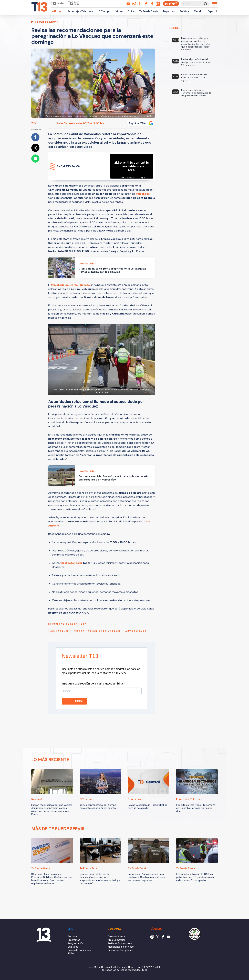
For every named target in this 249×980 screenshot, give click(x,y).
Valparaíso (143, 194)
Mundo (198, 11)
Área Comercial (116, 940)
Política (184, 11)
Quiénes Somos (117, 936)
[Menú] (214, 4)
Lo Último (56, 11)
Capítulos (73, 946)
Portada (72, 936)
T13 (33, 123)
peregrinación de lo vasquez (97, 631)
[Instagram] (152, 937)
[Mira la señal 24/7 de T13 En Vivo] (171, 3)
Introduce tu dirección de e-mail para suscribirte (93, 683)
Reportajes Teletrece (80, 11)
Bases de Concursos (79, 950)
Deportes (169, 11)
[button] (216, 11)
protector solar (71, 563)
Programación (76, 943)
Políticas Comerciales (120, 943)
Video (119, 11)
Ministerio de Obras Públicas (70, 285)
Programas (74, 940)
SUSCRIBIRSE (74, 701)
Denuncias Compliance (120, 950)
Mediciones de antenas (121, 946)
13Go (71, 953)
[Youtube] (168, 937)
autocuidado (136, 631)
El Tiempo (104, 11)
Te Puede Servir (148, 11)
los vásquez (59, 631)
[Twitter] (157, 937)
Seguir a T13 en (138, 123)
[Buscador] (205, 4)
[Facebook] (163, 937)
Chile (131, 11)
